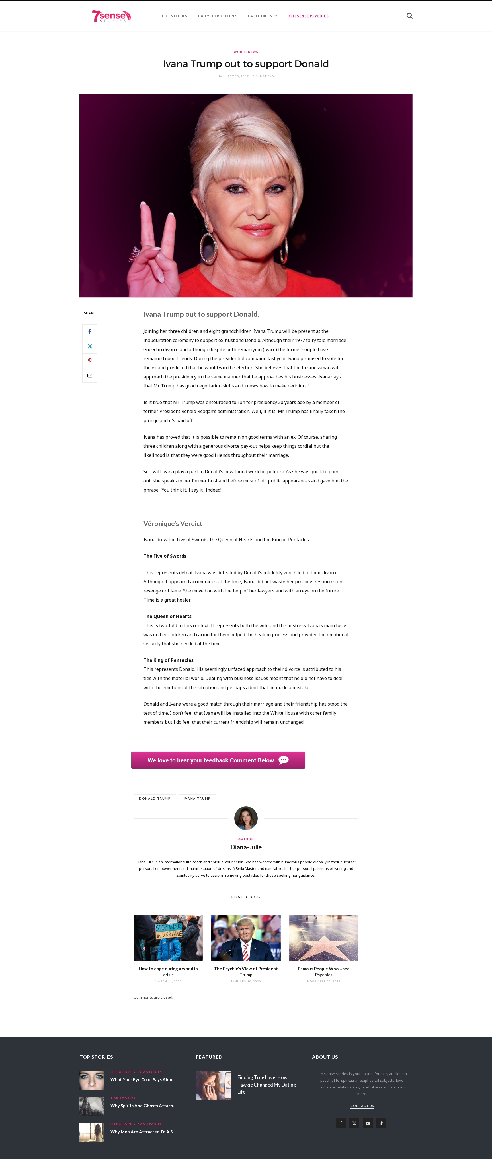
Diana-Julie (246, 847)
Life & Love (121, 1072)
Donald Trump (155, 798)
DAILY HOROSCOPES (217, 15)
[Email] (89, 375)
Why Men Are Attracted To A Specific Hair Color (158, 1131)
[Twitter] (89, 346)
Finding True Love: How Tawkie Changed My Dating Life (266, 1084)
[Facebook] (89, 331)
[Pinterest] (89, 360)
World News (246, 51)
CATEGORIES (260, 15)
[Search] (406, 16)
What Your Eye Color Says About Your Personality (159, 1079)
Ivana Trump (197, 798)
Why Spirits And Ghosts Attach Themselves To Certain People (172, 1105)
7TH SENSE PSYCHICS (308, 15)
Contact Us (362, 1106)
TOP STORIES (174, 15)
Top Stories (149, 1072)
